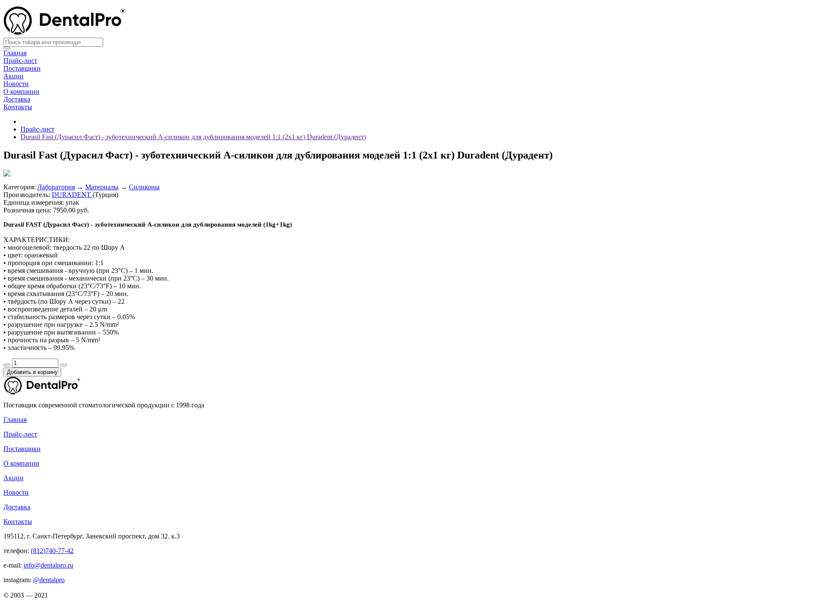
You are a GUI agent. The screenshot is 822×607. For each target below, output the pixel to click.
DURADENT (72, 194)
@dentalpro (49, 579)
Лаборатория (56, 187)
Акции (13, 76)
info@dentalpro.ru (48, 565)
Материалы (102, 187)
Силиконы (144, 187)
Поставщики (22, 68)
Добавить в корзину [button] (32, 372)
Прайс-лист (20, 60)
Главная (15, 53)
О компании (21, 91)
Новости (16, 83)
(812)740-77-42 (52, 550)
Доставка (16, 99)
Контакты (17, 107)
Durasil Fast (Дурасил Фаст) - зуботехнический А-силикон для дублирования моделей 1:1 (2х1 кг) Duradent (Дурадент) (193, 137)
